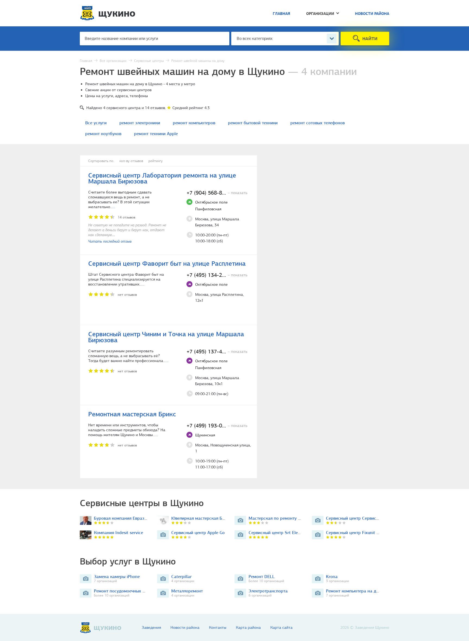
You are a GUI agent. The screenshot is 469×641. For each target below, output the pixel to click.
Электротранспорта (268, 591)
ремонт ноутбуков (103, 133)
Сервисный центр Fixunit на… (355, 532)
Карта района (248, 628)
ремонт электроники (139, 122)
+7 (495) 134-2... (216, 275)
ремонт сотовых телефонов (317, 122)
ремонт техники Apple (156, 133)
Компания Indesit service (118, 532)
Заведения (151, 628)
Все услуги (96, 122)
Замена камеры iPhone (117, 576)
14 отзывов (126, 217)
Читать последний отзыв (110, 241)
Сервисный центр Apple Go (198, 532)
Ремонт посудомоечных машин (125, 591)
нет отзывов (127, 295)
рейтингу (155, 161)
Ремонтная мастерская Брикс (132, 414)
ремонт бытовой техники (253, 122)
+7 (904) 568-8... (216, 192)
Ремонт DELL (262, 576)
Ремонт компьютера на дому (355, 591)
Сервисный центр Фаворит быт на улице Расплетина (167, 263)
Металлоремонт (187, 591)
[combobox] (285, 38)
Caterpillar (181, 576)
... (114, 206)
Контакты (217, 628)
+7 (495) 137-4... (216, 351)
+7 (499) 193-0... (216, 425)
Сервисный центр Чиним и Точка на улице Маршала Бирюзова (166, 337)
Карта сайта (281, 628)
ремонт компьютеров (194, 122)
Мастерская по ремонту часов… (280, 518)
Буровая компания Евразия (121, 518)
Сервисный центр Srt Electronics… (282, 532)
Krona (332, 576)
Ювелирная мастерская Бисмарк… (205, 518)
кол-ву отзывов (131, 161)
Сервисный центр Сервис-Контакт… (361, 518)
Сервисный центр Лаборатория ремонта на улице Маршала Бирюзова (162, 178)
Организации (320, 14)
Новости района (372, 14)
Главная (281, 14)
